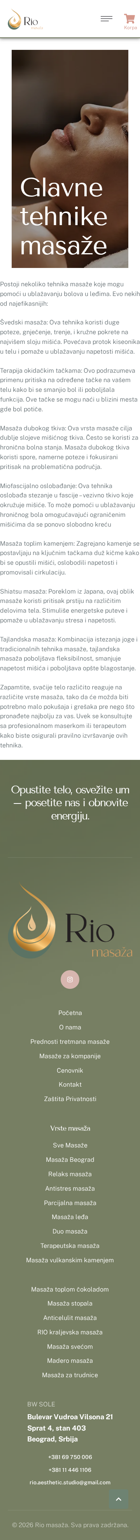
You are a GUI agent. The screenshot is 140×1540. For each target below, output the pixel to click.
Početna (70, 1013)
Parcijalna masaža (70, 1203)
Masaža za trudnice (70, 1375)
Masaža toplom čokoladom (70, 1289)
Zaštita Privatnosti (70, 1099)
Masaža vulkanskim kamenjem (70, 1260)
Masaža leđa (70, 1217)
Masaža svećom (70, 1346)
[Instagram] (70, 979)
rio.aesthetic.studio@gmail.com (70, 1482)
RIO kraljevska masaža (70, 1332)
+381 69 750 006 (70, 1457)
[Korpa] (130, 18)
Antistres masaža (70, 1188)
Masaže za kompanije (70, 1056)
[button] (118, 1499)
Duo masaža (70, 1231)
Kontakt (70, 1084)
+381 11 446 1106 (70, 1470)
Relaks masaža (70, 1174)
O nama (70, 1027)
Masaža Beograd (70, 1159)
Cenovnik (70, 1070)
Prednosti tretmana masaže (70, 1041)
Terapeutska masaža (70, 1245)
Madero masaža (70, 1360)
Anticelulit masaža (70, 1318)
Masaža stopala (70, 1303)
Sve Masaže (70, 1145)
